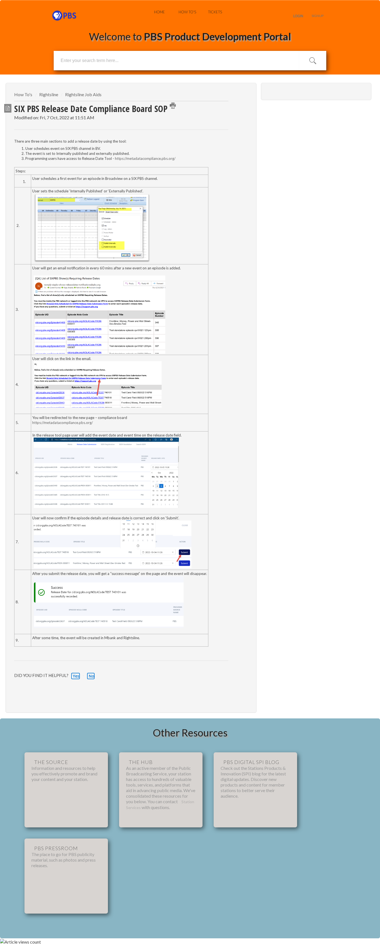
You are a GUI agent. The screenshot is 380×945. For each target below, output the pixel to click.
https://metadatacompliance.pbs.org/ (145, 158)
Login (298, 16)
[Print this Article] (173, 106)
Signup (318, 16)
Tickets (215, 12)
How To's (187, 12)
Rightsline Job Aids (83, 94)
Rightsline (48, 94)
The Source (51, 762)
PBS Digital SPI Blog (251, 762)
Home (159, 12)
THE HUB (141, 762)
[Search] (312, 60)
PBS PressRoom (56, 848)
